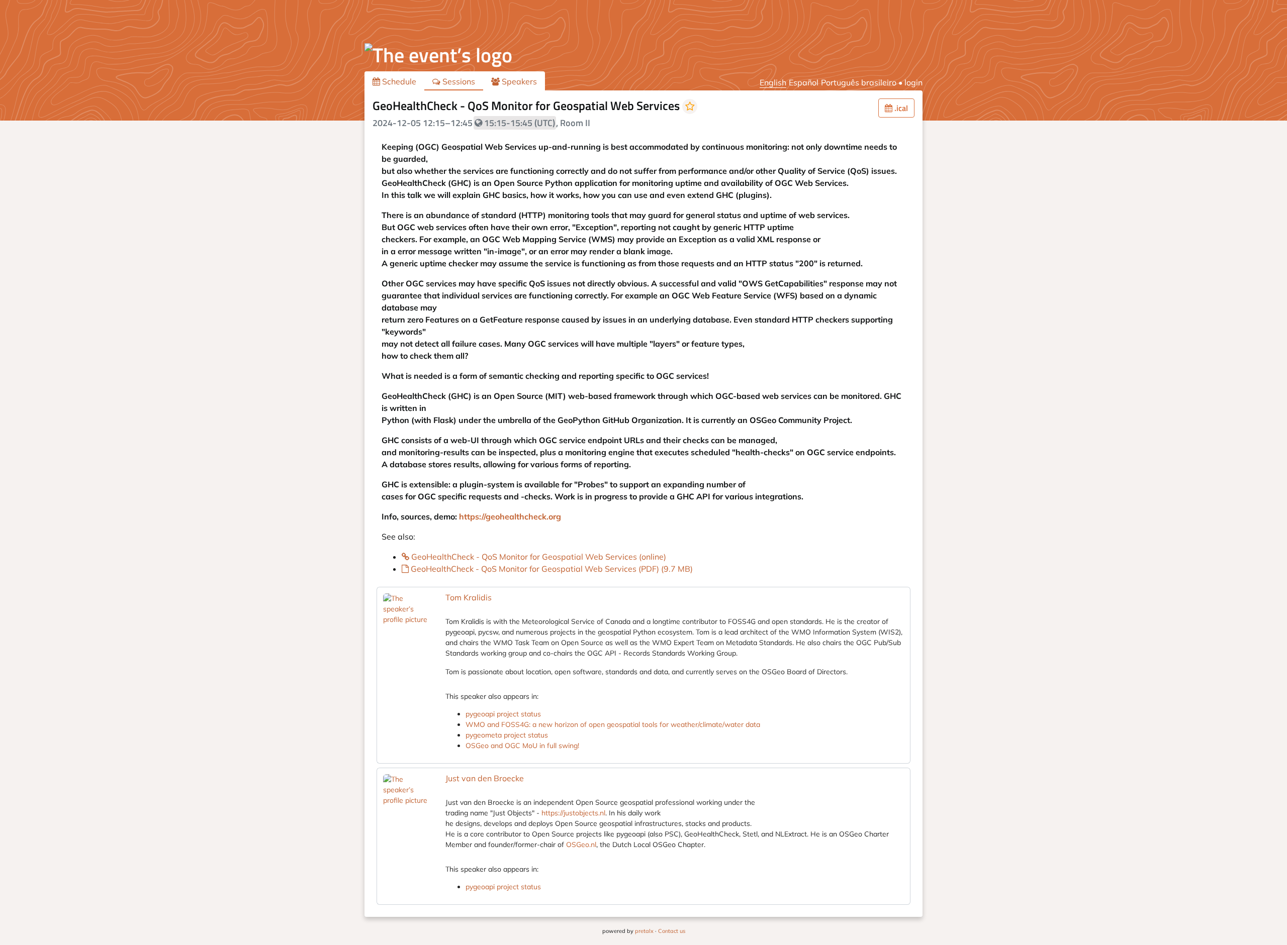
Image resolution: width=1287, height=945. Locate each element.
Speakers (518, 81)
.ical (900, 108)
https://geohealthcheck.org (510, 516)
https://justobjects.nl (573, 812)
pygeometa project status (507, 735)
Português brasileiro (858, 82)
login (913, 82)
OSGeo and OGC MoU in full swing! (522, 745)
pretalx (644, 930)
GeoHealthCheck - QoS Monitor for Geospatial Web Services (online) (537, 557)
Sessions (457, 81)
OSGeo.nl (581, 844)
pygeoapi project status (503, 713)
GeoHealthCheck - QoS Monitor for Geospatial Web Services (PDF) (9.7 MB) (551, 569)
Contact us (671, 930)
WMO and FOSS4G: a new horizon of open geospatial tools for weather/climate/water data (613, 724)
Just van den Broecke (484, 778)
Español (803, 82)
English (773, 82)
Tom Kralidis (468, 597)
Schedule (398, 81)
